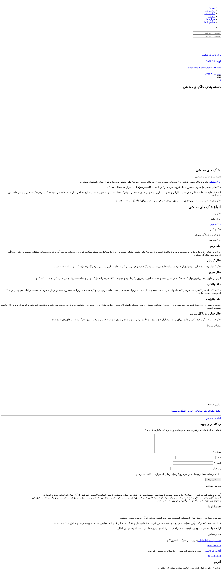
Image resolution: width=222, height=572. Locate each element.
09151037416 (214, 545)
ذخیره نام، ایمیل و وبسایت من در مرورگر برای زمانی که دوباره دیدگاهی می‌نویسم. (176, 474)
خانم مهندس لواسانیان (209, 540)
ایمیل (217, 463)
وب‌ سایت (216, 468)
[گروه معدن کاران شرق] (220, 2)
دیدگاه (217, 452)
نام (218, 457)
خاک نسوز (216, 224)
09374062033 (214, 556)
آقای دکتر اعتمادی (212, 551)
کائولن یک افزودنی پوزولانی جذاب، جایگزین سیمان (196, 410)
